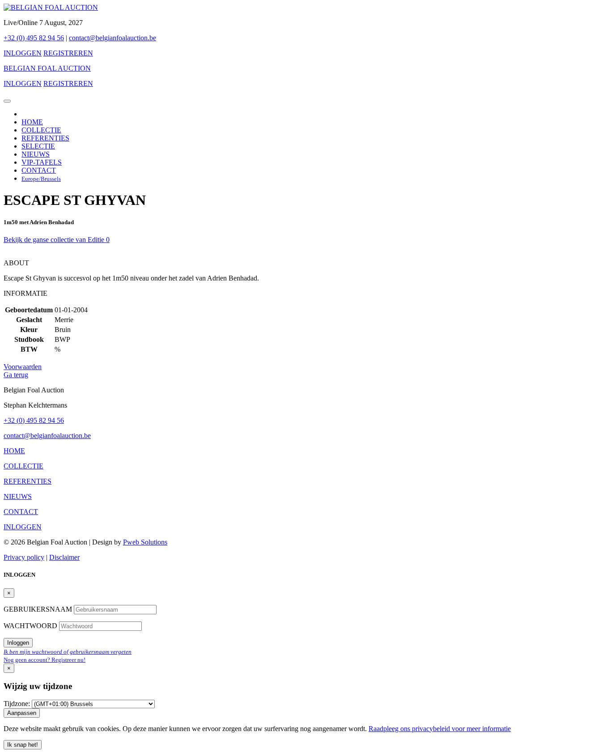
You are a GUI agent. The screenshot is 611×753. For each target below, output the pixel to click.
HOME (32, 122)
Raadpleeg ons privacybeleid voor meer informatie (440, 728)
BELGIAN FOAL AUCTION (47, 68)
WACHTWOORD (31, 626)
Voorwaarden (23, 366)
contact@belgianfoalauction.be (112, 38)
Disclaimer (64, 557)
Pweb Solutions (145, 542)
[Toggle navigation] (7, 101)
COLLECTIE (41, 130)
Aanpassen (21, 713)
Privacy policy (24, 557)
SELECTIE (38, 146)
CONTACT (38, 170)
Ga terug (16, 375)
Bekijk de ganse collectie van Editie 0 (57, 239)
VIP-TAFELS (41, 162)
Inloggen (18, 642)
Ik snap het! (22, 744)
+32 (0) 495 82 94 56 (34, 38)
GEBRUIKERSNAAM (39, 609)
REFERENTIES (45, 138)
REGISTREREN (68, 53)
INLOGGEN (23, 53)
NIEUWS (35, 154)
